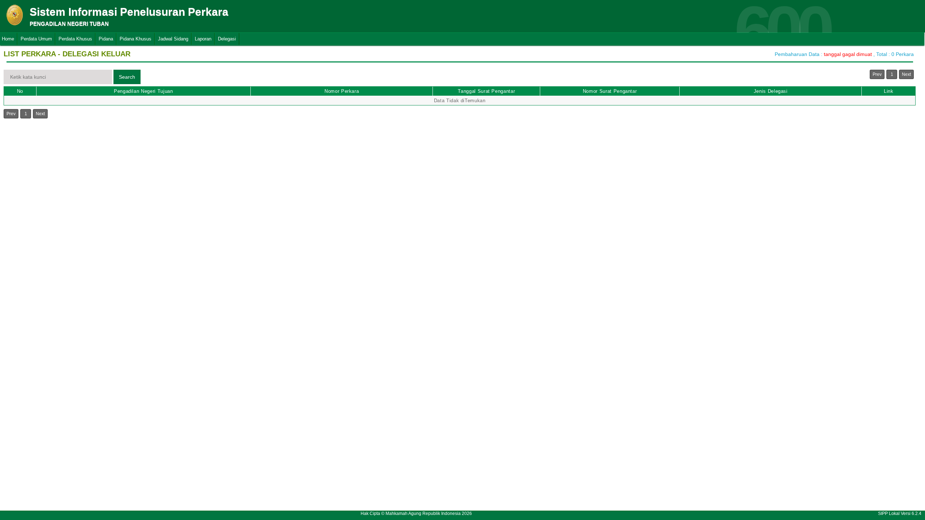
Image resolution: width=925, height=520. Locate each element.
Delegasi (227, 39)
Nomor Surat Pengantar (610, 91)
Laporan (203, 39)
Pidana (106, 39)
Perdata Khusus (75, 39)
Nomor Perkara (341, 91)
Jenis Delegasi (771, 91)
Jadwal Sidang (173, 39)
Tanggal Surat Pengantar (486, 91)
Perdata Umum (36, 39)
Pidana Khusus (135, 39)
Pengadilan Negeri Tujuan (143, 91)
